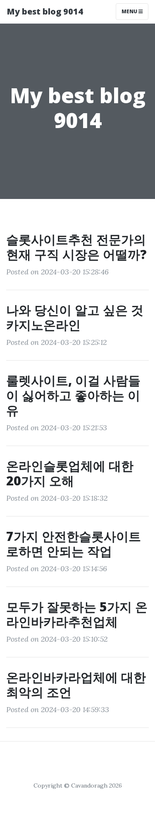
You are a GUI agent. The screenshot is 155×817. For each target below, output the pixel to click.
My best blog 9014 (45, 11)
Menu (130, 11)
